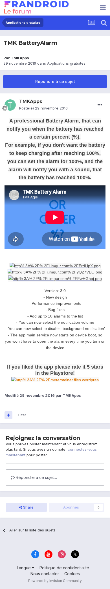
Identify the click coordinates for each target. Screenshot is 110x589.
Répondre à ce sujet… (36, 477)
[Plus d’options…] (99, 105)
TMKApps (20, 58)
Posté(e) (43, 108)
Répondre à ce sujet (55, 81)
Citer (22, 415)
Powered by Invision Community (55, 581)
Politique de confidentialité (64, 567)
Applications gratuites (66, 63)
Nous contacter (44, 573)
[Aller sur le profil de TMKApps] (10, 105)
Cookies (72, 573)
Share (28, 507)
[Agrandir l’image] (55, 265)
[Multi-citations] (8, 415)
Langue (24, 567)
